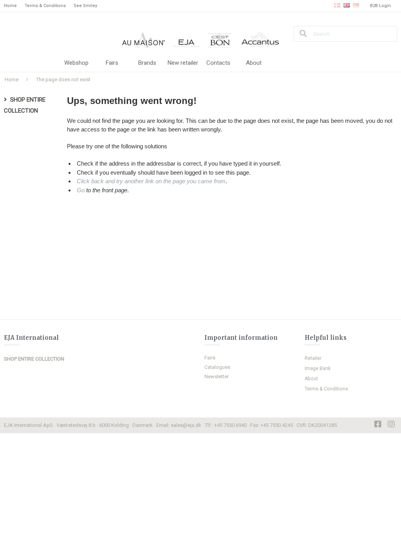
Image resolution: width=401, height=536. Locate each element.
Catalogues (217, 367)
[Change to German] (356, 6)
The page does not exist (63, 79)
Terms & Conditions (45, 5)
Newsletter (216, 376)
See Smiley (85, 5)
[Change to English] (346, 6)
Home (10, 5)
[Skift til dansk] (337, 6)
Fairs (112, 62)
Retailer (313, 358)
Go (81, 190)
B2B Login (380, 5)
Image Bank (318, 368)
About (254, 62)
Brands (147, 62)
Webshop (76, 62)
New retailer (183, 62)
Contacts (218, 62)
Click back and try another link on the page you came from (151, 181)
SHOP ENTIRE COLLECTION (34, 359)
